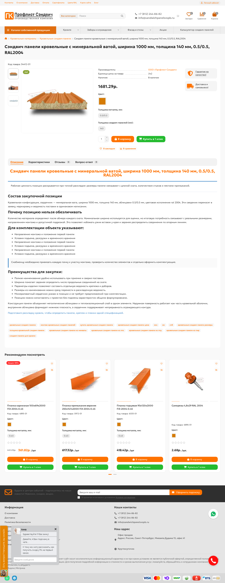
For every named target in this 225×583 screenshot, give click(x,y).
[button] (5, 415)
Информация (14, 507)
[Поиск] (122, 16)
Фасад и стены (136, 29)
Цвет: (101, 94)
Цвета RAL (72, 2)
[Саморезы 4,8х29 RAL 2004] (195, 381)
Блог (96, 2)
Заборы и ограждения (99, 29)
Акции (163, 29)
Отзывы (62, 162)
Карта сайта (85, 2)
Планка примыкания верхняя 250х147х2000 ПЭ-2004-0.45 (79, 407)
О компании (22, 2)
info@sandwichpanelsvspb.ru (156, 17)
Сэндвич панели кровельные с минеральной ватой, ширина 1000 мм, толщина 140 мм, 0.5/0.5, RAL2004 (112, 173)
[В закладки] (52, 363)
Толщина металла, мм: (110, 109)
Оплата (45, 2)
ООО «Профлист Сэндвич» (162, 69)
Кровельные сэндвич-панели (55, 38)
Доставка (35, 2)
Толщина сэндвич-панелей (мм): (115, 122)
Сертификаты (58, 2)
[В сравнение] (52, 369)
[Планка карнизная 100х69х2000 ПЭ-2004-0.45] (30, 381)
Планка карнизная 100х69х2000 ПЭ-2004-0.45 (26, 407)
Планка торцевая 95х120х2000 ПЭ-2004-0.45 (135, 407)
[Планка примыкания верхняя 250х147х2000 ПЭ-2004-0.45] (85, 381)
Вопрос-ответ (86, 162)
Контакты (9, 2)
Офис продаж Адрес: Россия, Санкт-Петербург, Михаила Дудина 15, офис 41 (151, 537)
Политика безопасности (18, 522)
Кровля (67, 29)
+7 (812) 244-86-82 (150, 13)
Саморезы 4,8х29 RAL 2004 (187, 405)
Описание (16, 162)
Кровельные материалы (23, 38)
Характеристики (39, 162)
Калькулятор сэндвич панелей (196, 29)
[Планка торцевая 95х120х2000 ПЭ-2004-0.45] (140, 381)
